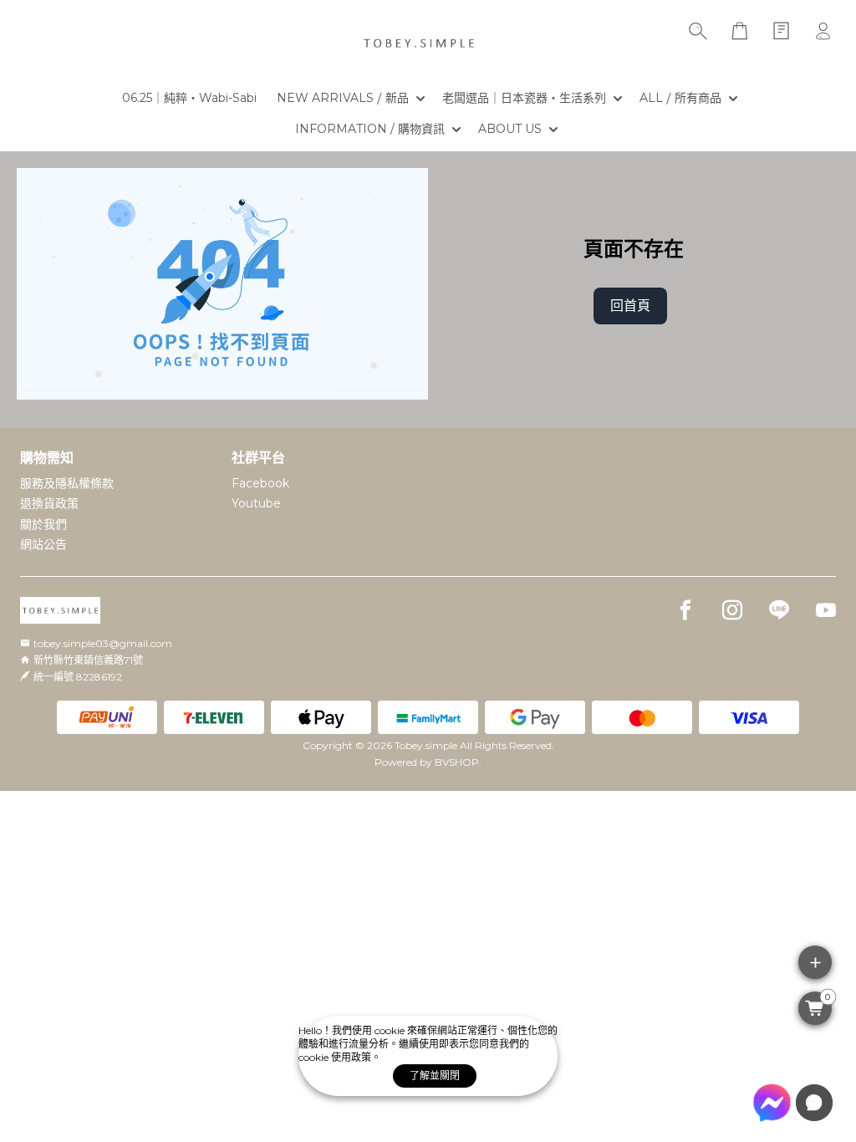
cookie (390, 1030)
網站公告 (43, 544)
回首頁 (630, 306)
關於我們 (43, 524)
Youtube (256, 503)
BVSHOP (457, 762)
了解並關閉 (435, 1075)
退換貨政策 (49, 503)
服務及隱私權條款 (67, 483)
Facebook (260, 483)
